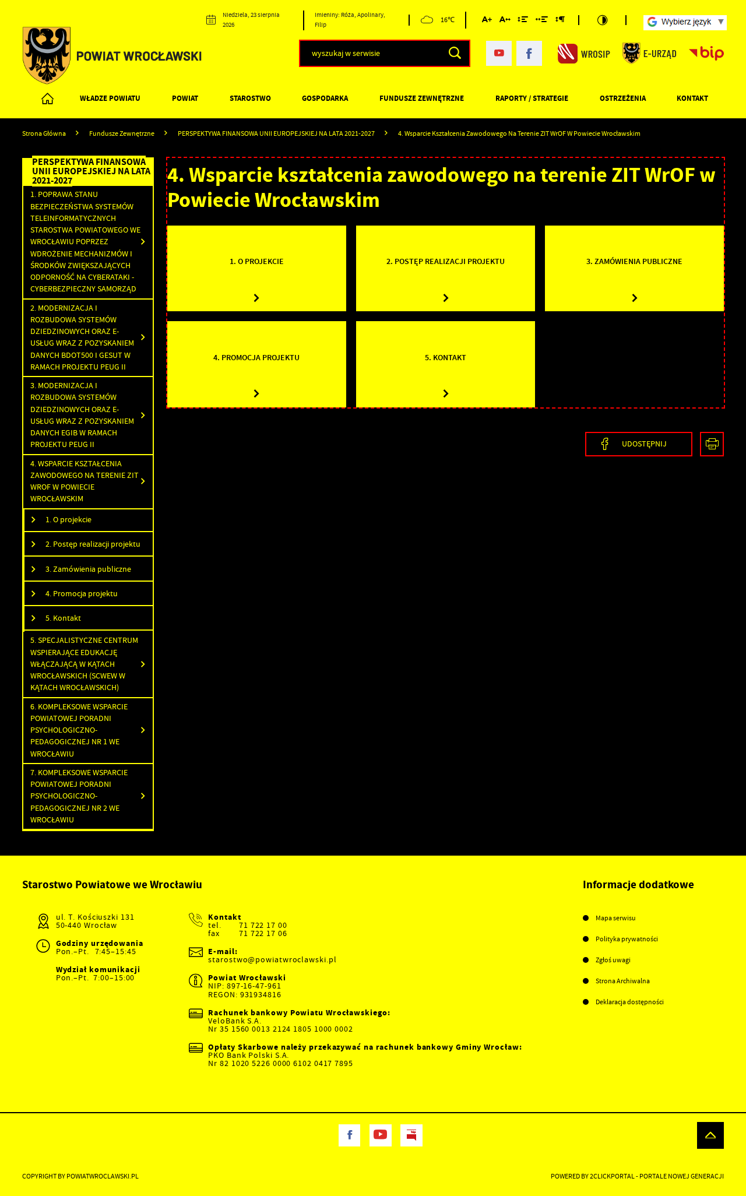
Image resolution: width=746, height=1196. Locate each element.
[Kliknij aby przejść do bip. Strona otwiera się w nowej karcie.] (706, 53)
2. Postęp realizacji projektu (92, 544)
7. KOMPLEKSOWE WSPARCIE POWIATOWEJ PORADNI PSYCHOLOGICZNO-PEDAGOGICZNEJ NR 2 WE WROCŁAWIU (79, 796)
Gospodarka (325, 98)
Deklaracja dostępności (630, 1002)
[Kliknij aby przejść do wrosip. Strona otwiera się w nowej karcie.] (584, 53)
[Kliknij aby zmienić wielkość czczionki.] (487, 21)
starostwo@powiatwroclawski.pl (272, 960)
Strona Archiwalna (623, 981)
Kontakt (692, 98)
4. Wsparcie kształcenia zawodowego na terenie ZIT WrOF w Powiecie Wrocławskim (84, 481)
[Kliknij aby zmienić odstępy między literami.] (505, 21)
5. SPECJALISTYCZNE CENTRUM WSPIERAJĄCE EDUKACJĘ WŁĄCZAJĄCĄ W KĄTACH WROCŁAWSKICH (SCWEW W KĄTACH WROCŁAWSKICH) (84, 663)
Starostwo (250, 98)
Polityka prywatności (627, 939)
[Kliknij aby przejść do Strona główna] (48, 99)
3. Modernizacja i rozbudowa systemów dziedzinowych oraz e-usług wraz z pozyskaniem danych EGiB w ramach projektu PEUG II (82, 415)
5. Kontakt (63, 618)
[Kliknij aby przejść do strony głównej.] (112, 55)
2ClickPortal (612, 1176)
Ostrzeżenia (623, 98)
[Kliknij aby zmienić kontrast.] (602, 20)
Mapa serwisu (616, 918)
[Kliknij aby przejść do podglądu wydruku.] (712, 444)
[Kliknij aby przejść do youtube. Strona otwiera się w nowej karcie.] (499, 53)
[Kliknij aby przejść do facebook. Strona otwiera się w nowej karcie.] (529, 53)
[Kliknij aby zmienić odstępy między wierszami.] (522, 21)
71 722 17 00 (263, 925)
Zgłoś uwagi (613, 960)
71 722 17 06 (263, 933)
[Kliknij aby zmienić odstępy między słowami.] (541, 21)
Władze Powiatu (110, 98)
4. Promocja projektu (81, 594)
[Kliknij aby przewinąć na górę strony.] (710, 1135)
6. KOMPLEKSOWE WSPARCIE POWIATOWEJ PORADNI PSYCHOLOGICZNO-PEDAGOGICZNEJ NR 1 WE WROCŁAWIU (79, 730)
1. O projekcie (68, 520)
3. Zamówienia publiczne (88, 569)
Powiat (185, 98)
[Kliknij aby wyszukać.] (455, 53)
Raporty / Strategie (531, 98)
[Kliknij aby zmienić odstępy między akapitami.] (560, 21)
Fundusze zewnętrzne (421, 98)
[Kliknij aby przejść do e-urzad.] (649, 53)
